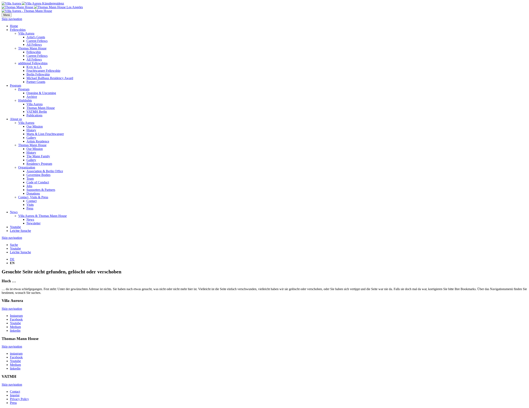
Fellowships (18, 29)
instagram (16, 353)
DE (12, 259)
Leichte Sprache (20, 230)
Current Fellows (37, 41)
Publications (34, 115)
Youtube (15, 227)
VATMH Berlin (36, 111)
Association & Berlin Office (44, 171)
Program (15, 85)
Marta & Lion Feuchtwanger (45, 134)
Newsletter (33, 223)
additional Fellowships (33, 63)
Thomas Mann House (32, 48)
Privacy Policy (19, 399)
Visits (30, 204)
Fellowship (33, 52)
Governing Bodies (38, 175)
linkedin (15, 330)
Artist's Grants (35, 37)
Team (30, 178)
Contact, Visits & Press (33, 197)
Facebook (16, 319)
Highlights (25, 100)
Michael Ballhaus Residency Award (49, 78)
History (31, 130)
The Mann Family (38, 156)
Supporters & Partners (40, 189)
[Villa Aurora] (33, 3)
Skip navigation (12, 19)
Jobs (29, 186)
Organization (26, 167)
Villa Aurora (26, 33)
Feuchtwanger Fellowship (43, 70)
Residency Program (39, 163)
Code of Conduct (37, 182)
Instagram (16, 315)
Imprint (14, 395)
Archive (31, 96)
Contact (31, 201)
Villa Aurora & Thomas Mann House (42, 216)
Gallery (31, 137)
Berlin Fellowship (38, 74)
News (14, 212)
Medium (15, 327)
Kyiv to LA (34, 67)
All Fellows (34, 44)
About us (16, 119)
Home (14, 26)
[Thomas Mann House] (42, 7)
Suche (14, 244)
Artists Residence (37, 141)
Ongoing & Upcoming (41, 93)
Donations (33, 193)
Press (29, 208)
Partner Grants (35, 82)
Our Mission (34, 126)
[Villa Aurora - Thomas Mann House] (27, 11)
